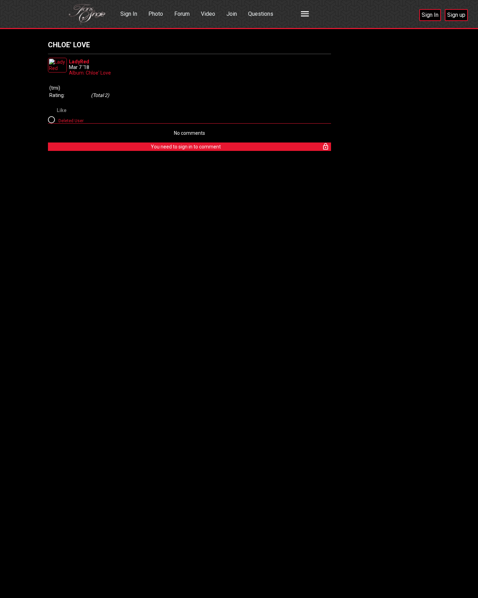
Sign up (456, 15)
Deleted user (71, 120)
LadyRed (79, 61)
